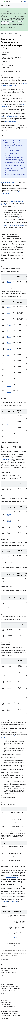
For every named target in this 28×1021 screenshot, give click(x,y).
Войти (25, 1)
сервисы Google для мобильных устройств (14, 225)
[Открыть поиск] (19, 1)
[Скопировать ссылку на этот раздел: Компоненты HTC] (13, 472)
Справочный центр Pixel (6, 998)
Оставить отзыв (16, 1015)
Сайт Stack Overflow (5, 1004)
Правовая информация (7, 1013)
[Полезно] (18, 36)
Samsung (3, 901)
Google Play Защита (6, 205)
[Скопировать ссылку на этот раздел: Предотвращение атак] (20, 199)
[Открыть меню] (2, 1)
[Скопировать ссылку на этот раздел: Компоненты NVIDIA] (14, 586)
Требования (3, 964)
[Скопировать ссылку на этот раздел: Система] (7, 398)
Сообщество (15, 1011)
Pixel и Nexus (15, 901)
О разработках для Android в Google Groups (10, 988)
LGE (7, 901)
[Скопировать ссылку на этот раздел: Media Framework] (13, 289)
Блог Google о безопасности (7, 984)
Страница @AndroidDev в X (7, 980)
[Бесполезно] (20, 36)
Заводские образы (5, 970)
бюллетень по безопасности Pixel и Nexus (20, 936)
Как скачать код (4, 966)
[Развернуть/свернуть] (9, 52)
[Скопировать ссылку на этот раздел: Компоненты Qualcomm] (17, 612)
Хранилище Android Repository (7, 961)
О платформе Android (6, 1011)
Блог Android (4, 982)
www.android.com (5, 1000)
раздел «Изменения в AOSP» (8, 27)
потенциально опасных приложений (17, 221)
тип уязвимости (9, 250)
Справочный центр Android (7, 996)
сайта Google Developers (12, 877)
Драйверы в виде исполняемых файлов (9, 972)
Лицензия (15, 1013)
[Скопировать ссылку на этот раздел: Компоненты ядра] (13, 496)
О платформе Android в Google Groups (9, 986)
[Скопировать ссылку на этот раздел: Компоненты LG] (12, 540)
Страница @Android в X (6, 977)
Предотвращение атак (10, 121)
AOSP (2, 33)
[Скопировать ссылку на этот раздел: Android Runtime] (12, 264)
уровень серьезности (18, 250)
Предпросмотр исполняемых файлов (9, 968)
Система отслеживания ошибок (8, 1006)
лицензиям (3, 952)
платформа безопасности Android (9, 116)
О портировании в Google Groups (8, 990)
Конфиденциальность (6, 1015)
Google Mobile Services (6, 1002)
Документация (5, 5)
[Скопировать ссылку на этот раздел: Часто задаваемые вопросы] (24, 720)
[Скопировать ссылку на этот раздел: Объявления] (12, 136)
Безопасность (15, 33)
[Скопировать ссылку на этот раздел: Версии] (8, 907)
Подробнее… (15, 176)
